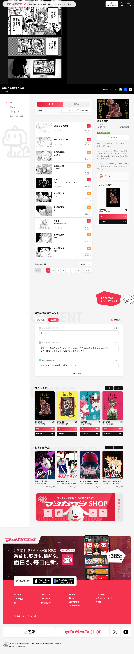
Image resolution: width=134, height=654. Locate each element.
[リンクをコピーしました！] (130, 89)
